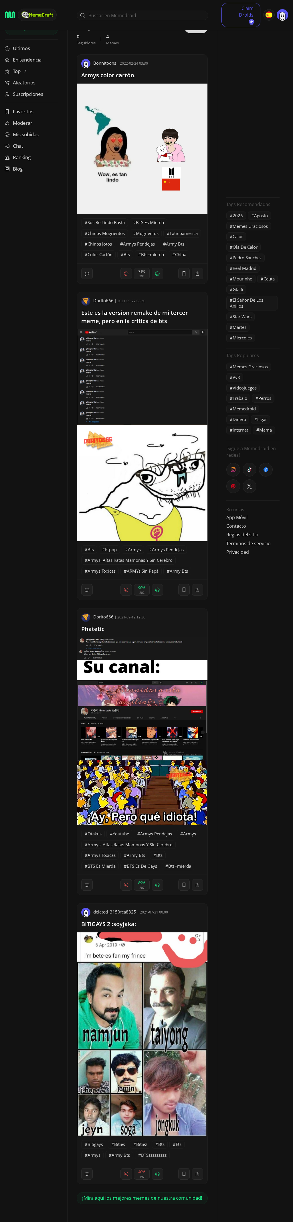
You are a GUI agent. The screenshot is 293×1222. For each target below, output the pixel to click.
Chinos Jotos (100, 244)
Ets (178, 1144)
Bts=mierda (152, 254)
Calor (238, 236)
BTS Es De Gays (142, 866)
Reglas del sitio (242, 534)
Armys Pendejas (139, 244)
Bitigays (95, 1144)
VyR (236, 377)
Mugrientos (147, 233)
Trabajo (240, 398)
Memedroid (244, 409)
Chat (18, 146)
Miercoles (242, 338)
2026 (238, 215)
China (180, 254)
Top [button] (17, 71)
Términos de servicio (248, 543)
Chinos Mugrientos (106, 233)
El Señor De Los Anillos (246, 303)
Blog (18, 168)
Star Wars (242, 316)
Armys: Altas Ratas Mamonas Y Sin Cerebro (130, 560)
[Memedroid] (10, 14)
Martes (239, 327)
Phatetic (92, 629)
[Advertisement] (253, 107)
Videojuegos (245, 388)
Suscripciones (28, 94)
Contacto (236, 526)
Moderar (22, 123)
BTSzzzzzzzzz (154, 1155)
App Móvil (237, 517)
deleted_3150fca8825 (114, 912)
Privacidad (237, 552)
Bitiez (141, 1144)
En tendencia (27, 59)
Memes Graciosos (250, 226)
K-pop (111, 549)
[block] (197, 273)
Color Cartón (100, 254)
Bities (119, 1144)
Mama (265, 430)
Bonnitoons (104, 63)
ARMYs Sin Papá (143, 571)
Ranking (22, 157)
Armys (134, 549)
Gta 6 (238, 289)
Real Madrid (244, 268)
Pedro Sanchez (247, 257)
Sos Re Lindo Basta (106, 222)
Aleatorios (24, 82)
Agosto (261, 215)
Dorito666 (103, 300)
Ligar (262, 419)
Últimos (21, 48)
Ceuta (269, 279)
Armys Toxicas (102, 571)
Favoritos (23, 111)
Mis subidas (26, 134)
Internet (240, 430)
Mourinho (242, 279)
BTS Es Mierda (150, 222)
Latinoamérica (184, 233)
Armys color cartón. (108, 75)
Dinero (239, 419)
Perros (264, 398)
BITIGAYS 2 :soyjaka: (108, 924)
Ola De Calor (245, 247)
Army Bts (175, 244)
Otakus (95, 834)
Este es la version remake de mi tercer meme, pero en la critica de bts (134, 317)
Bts (127, 254)
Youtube (121, 834)
